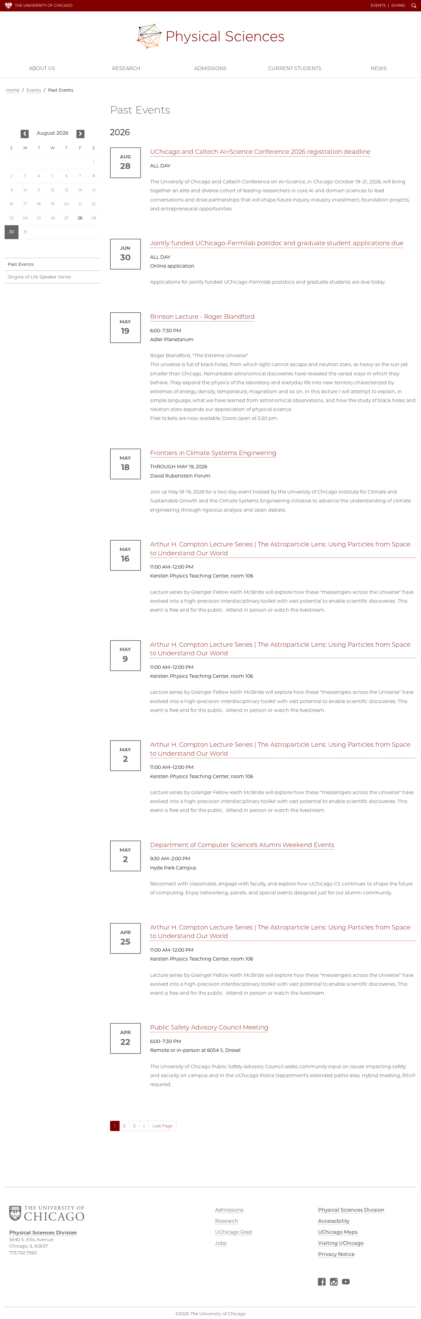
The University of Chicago (43, 5)
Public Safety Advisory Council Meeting (209, 1027)
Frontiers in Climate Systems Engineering (213, 453)
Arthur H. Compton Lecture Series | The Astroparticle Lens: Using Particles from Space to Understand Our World (280, 549)
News (379, 68)
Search (413, 6)
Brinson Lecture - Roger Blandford (202, 316)
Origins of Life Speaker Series (39, 277)
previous (24, 134)
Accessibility (333, 1221)
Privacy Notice (336, 1254)
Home (12, 90)
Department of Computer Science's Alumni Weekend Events (242, 845)
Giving (398, 5)
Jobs (221, 1243)
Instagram (333, 1282)
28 (80, 218)
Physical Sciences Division (210, 36)
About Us (42, 68)
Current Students (294, 68)
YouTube (345, 1282)
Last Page (163, 1125)
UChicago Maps (338, 1232)
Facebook (321, 1282)
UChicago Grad (233, 1232)
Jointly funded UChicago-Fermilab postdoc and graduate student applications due (276, 243)
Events (378, 5)
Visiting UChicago (341, 1243)
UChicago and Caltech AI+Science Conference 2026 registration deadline (260, 151)
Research (126, 68)
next (80, 134)
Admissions (210, 68)
